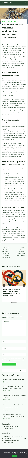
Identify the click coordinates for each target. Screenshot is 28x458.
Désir (20, 436)
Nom (4, 341)
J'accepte (14, 455)
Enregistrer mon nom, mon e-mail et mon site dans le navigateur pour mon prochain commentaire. (14, 359)
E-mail (5, 348)
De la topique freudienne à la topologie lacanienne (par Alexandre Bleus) (21, 251)
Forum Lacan (6, 40)
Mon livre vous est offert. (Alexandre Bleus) (14, 379)
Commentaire (6, 321)
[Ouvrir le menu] (25, 3)
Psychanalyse (14, 440)
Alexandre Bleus (6, 436)
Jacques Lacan (5, 438)
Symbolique (4, 442)
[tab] (11, 302)
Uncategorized (7, 428)
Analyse (12, 436)
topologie (10, 442)
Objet (24, 438)
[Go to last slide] (4, 285)
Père (19, 440)
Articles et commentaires (9, 21)
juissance (11, 438)
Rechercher (22, 370)
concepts (16, 436)
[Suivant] (24, 285)
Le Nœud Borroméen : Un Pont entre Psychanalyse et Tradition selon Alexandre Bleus (7, 252)
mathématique (19, 438)
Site (4, 354)
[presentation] (14, 278)
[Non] (26, 453)
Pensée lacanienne (6, 440)
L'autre (15, 438)
